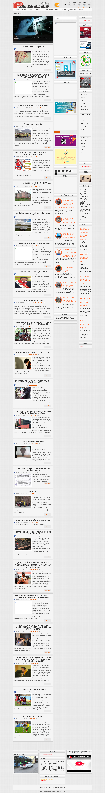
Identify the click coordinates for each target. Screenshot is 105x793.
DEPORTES (57, 10)
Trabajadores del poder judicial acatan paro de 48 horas (33, 105)
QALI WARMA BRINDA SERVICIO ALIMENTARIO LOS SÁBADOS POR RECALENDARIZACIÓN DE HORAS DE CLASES (33, 323)
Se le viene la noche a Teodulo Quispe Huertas (33, 272)
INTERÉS (31, 10)
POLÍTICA (64, 10)
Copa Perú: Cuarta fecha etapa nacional (33, 689)
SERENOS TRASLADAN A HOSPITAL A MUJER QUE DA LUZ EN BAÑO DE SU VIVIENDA (33, 381)
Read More (47, 69)
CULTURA (83, 103)
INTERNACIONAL (17, 13)
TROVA (82, 158)
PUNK (82, 149)
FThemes (63, 791)
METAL (82, 129)
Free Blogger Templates (51, 791)
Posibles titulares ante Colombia (33, 716)
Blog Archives (70, 131)
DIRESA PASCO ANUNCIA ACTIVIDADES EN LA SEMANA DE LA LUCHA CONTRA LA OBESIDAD (33, 153)
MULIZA (82, 132)
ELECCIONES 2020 (85, 109)
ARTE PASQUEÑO (39, 10)
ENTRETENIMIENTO (34, 49)
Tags (63, 131)
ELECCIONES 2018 (85, 112)
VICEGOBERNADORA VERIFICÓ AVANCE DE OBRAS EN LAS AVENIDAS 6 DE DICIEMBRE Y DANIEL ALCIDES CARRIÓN (85, 257)
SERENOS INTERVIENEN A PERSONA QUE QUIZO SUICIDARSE (33, 352)
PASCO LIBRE (19, 37)
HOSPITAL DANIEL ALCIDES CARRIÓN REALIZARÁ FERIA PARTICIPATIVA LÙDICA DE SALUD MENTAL (33, 76)
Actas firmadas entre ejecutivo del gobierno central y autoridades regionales (33, 469)
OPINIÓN (81, 10)
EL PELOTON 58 (33, 491)
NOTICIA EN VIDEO (49, 10)
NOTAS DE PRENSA (33, 79)
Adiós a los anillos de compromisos (33, 46)
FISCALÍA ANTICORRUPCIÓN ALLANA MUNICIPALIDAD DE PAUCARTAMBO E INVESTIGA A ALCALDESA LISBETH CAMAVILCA (64, 203)
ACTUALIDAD (16, 10)
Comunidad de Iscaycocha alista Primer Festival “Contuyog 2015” (33, 213)
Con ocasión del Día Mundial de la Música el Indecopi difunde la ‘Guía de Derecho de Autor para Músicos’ (33, 412)
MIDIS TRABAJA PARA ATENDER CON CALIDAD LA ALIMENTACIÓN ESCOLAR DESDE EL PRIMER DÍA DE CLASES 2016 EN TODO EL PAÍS (33, 627)
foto (82, 117)
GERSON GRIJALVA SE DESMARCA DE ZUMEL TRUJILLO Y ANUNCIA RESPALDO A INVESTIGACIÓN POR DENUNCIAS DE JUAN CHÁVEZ (85, 198)
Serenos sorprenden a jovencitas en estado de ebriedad (33, 520)
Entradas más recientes (19, 744)
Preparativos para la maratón (33, 124)
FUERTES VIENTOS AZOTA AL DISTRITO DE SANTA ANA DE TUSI (33, 183)
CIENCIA (82, 100)
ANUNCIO (83, 97)
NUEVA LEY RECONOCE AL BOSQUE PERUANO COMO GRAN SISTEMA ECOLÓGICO (33, 532)
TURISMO (24, 10)
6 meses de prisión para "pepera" (33, 300)
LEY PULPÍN (83, 126)
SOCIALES (83, 155)
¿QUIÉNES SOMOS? (72, 10)
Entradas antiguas (49, 744)
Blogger (63, 787)
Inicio (34, 744)
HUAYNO (83, 120)
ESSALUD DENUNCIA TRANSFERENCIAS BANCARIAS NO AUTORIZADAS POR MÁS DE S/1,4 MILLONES (69, 236)
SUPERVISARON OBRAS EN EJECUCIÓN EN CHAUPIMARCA (33, 243)
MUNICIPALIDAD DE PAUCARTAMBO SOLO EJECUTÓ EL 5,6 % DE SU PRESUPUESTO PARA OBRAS (69, 300)
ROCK (82, 152)
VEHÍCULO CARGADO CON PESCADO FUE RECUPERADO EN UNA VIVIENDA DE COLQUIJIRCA (69, 269)
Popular (57, 131)
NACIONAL (83, 135)
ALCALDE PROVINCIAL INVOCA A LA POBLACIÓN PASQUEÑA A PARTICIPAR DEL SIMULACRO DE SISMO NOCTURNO (33, 596)
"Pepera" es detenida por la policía (33, 441)
